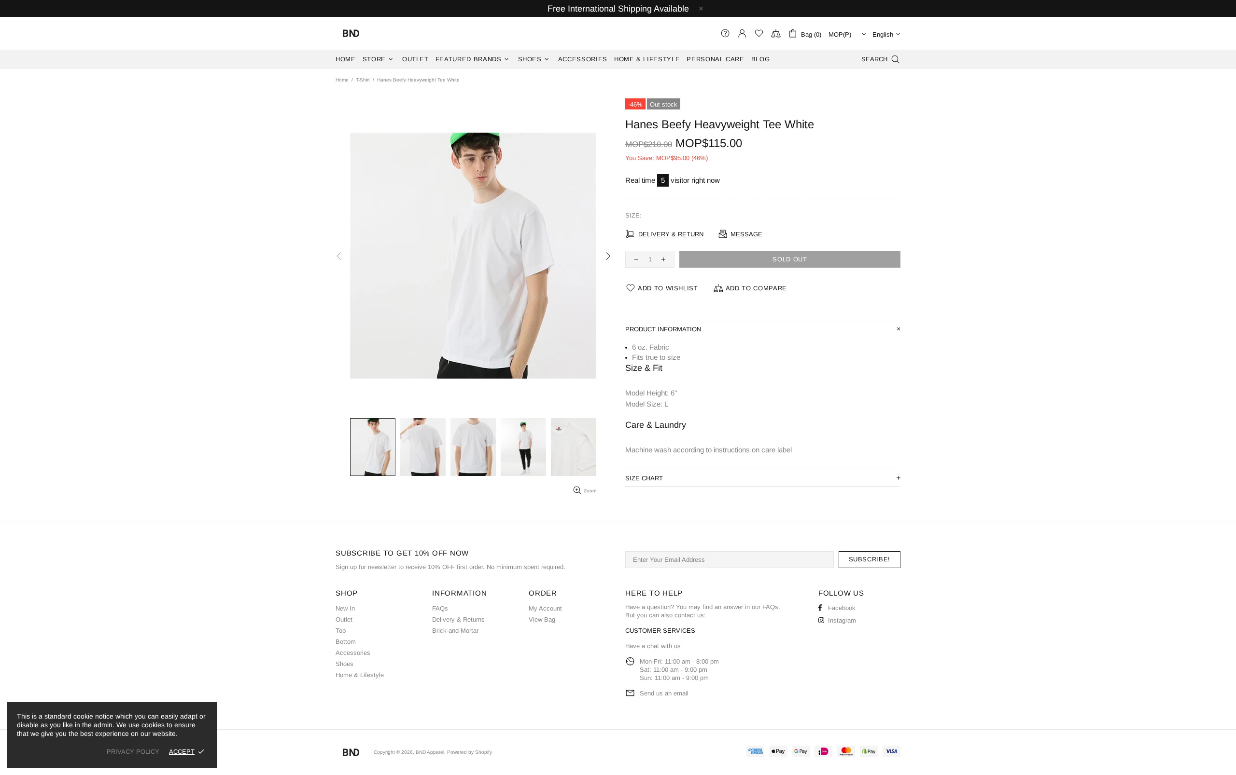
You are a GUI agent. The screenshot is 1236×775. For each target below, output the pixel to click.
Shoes (344, 663)
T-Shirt (363, 79)
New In (345, 608)
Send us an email (664, 693)
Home (342, 79)
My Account (545, 608)
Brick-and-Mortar (455, 630)
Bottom (346, 641)
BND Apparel (351, 33)
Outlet (344, 619)
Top (341, 630)
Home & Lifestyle (360, 675)
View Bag (542, 619)
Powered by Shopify (469, 752)
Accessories (353, 652)
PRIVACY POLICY (133, 751)
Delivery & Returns (458, 619)
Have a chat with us (653, 646)
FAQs (440, 608)
